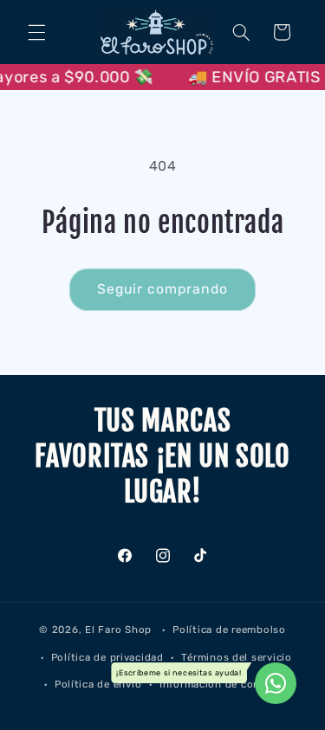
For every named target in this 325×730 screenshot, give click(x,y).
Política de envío (98, 684)
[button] (36, 32)
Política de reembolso (228, 629)
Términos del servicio (236, 657)
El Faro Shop (118, 629)
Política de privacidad (107, 657)
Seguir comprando (163, 289)
